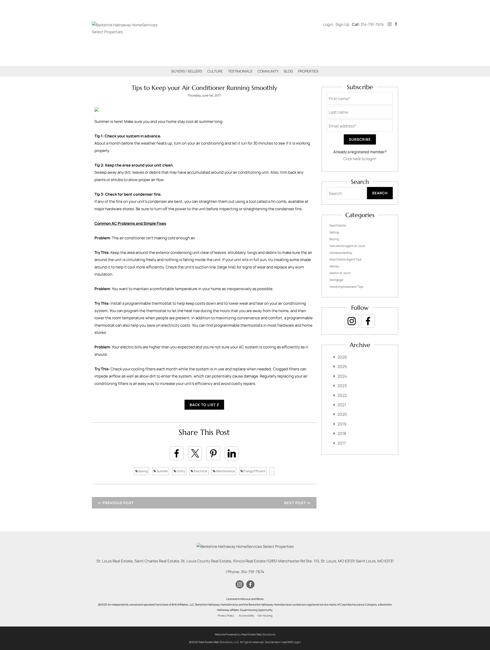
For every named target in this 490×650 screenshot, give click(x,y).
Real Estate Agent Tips (345, 259)
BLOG (288, 71)
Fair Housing (265, 615)
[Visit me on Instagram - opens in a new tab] (389, 24)
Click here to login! (359, 158)
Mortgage (336, 280)
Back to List (203, 404)
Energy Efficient (254, 471)
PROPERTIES (308, 71)
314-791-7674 (372, 24)
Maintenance (225, 471)
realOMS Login (291, 642)
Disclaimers (272, 642)
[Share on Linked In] (232, 453)
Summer (162, 471)
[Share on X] (195, 453)
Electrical (200, 471)
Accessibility (246, 615)
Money (334, 266)
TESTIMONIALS (240, 71)
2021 (341, 405)
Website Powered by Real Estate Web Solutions (245, 634)
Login (328, 24)
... (272, 471)
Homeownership (340, 253)
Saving (143, 471)
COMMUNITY (268, 71)
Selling (334, 232)
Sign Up (342, 24)
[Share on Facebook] (176, 453)
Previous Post (118, 502)
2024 (342, 376)
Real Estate (337, 225)
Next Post (295, 502)
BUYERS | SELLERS (187, 71)
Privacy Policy (226, 615)
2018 (341, 433)
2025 (342, 366)
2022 (342, 395)
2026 (342, 357)
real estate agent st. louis (347, 246)
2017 (341, 443)
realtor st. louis (339, 273)
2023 (342, 385)
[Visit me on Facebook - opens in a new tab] (396, 24)
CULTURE (215, 71)
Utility (180, 471)
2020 (342, 414)
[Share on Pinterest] (213, 453)
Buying (334, 239)
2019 (341, 424)
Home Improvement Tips (346, 287)
